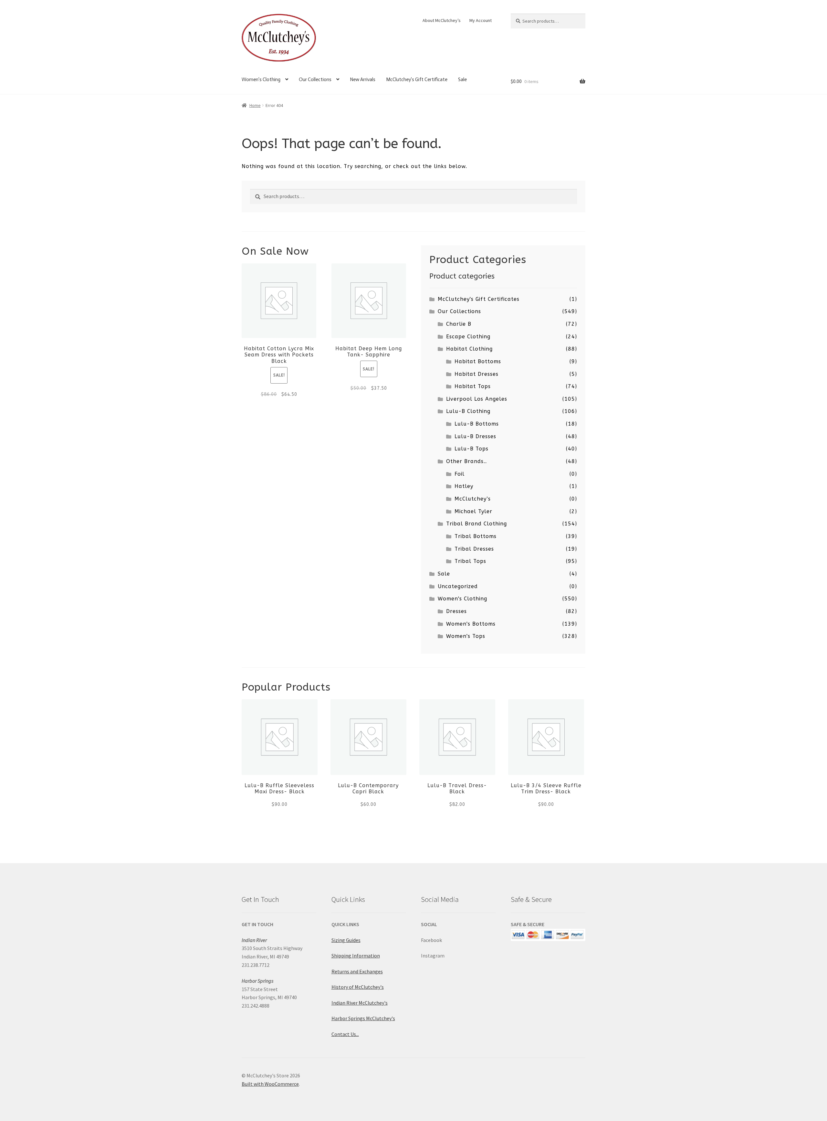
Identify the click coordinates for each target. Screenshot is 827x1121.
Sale (462, 79)
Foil (460, 474)
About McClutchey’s (442, 20)
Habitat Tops (473, 386)
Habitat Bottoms (478, 361)
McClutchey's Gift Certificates (478, 299)
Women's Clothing (462, 599)
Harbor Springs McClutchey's (363, 1018)
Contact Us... (345, 1034)
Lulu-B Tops (471, 449)
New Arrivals (362, 79)
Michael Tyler (473, 511)
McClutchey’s (473, 499)
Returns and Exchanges (357, 971)
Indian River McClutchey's (359, 1002)
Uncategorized (458, 586)
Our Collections (315, 79)
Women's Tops (465, 636)
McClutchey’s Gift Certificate (416, 79)
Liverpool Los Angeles (476, 399)
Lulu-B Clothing (468, 411)
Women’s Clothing (261, 79)
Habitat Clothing (469, 349)
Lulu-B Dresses (475, 436)
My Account (480, 20)
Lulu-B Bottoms (477, 424)
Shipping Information (355, 955)
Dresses (456, 611)
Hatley (464, 486)
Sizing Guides (346, 940)
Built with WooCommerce (270, 1084)
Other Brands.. (466, 461)
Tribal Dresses (474, 549)
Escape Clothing (468, 336)
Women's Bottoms (471, 624)
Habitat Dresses (476, 374)
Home (255, 105)
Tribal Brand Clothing (476, 524)
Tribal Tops (470, 561)
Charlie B (458, 324)
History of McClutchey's (357, 987)
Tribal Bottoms (476, 536)
